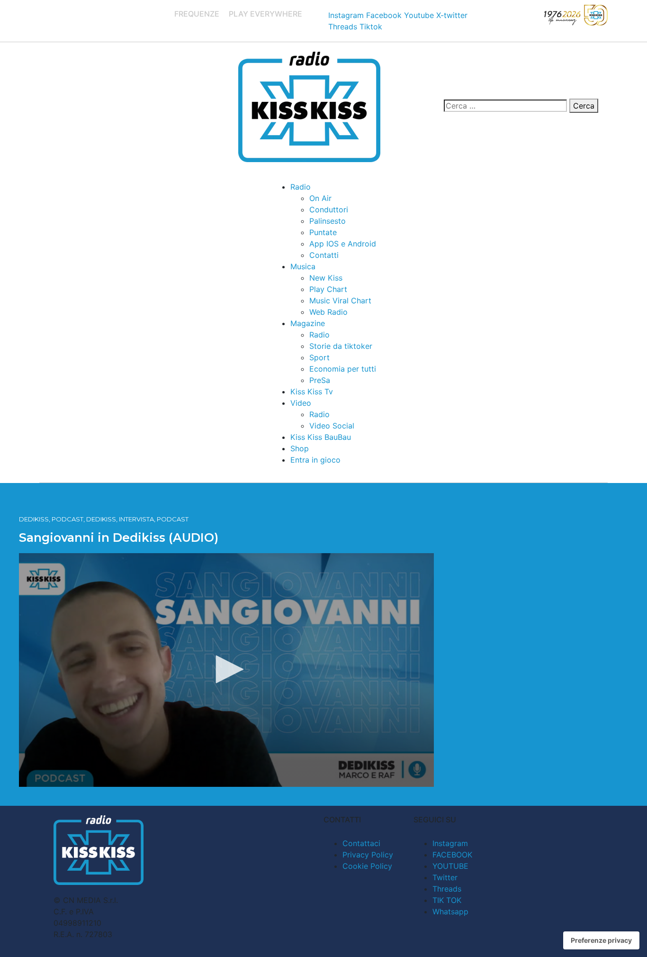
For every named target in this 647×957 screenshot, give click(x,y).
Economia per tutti (342, 369)
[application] (226, 670)
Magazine (307, 323)
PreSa (319, 380)
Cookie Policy (367, 866)
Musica (302, 266)
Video (300, 403)
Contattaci (361, 843)
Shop (299, 448)
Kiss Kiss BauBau (320, 437)
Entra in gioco (315, 460)
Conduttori (328, 209)
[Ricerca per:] (505, 106)
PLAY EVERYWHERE (265, 13)
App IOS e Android (342, 243)
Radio (300, 186)
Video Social (331, 425)
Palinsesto (327, 221)
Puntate (323, 232)
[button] (226, 669)
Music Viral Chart (340, 300)
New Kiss (325, 278)
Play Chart (328, 289)
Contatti (324, 255)
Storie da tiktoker (340, 346)
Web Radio (328, 312)
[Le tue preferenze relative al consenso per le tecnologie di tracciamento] (601, 940)
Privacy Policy (367, 854)
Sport (319, 357)
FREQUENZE (196, 13)
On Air (320, 198)
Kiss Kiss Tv (311, 391)
